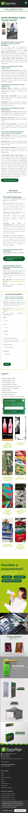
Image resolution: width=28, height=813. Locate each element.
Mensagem (6, 351)
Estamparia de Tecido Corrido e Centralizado (7, 479)
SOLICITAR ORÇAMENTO (10, 180)
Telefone (5, 331)
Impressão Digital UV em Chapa (8, 800)
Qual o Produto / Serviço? (10, 338)
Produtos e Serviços (6, 777)
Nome (5, 317)
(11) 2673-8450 (20, 577)
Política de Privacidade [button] (11, 807)
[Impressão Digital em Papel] (7, 530)
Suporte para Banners (20, 443)
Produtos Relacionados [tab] (14, 192)
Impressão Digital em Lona (20, 478)
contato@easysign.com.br (12, 580)
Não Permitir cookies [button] (8, 810)
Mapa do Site (4, 785)
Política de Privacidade (6, 787)
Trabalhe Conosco (5, 783)
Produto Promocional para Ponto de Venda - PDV (7, 445)
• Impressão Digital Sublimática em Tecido (11, 386)
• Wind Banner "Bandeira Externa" (9, 392)
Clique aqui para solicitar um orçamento (13, 258)
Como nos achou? (8, 344)
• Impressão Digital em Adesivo (8, 378)
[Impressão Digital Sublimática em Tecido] (7, 495)
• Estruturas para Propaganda (8, 394)
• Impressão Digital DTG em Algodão (9, 388)
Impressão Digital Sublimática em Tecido (7, 512)
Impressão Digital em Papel (7, 545)
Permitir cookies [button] (20, 810)
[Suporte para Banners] (20, 428)
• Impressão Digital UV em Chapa (9, 384)
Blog (2, 779)
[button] (26, 3)
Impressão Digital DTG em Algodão (20, 511)
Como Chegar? (5, 761)
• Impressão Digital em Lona (7, 380)
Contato (3, 781)
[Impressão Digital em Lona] (20, 463)
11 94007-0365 (6, 757)
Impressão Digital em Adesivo (8, 793)
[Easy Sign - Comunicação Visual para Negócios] (8, 3)
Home (2, 773)
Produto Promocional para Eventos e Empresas (20, 547)
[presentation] (8, 30)
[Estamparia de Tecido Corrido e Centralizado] (7, 463)
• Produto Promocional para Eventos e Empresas (12, 396)
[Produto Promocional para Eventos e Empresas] (20, 530)
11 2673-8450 (5, 755)
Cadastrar (14, 411)
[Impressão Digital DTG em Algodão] (20, 495)
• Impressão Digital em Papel (8, 382)
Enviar (7, 364)
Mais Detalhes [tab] (13, 190)
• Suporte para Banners (6, 390)
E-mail (5, 324)
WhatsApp (7, 577)
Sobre (2, 775)
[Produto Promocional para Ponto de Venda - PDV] (7, 428)
